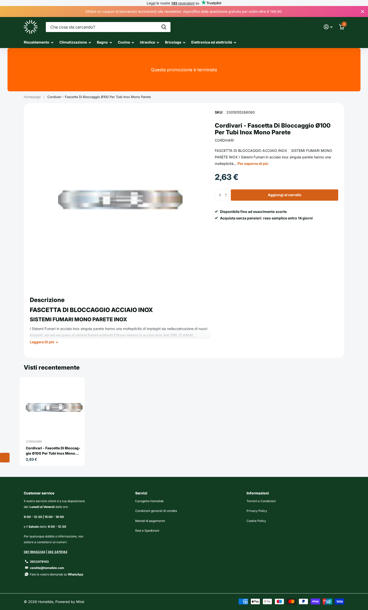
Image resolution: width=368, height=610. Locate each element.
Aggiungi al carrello (284, 195)
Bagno (102, 42)
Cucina (124, 42)
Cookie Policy (256, 521)
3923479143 (39, 561)
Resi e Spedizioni (147, 530)
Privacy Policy (257, 511)
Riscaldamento (36, 42)
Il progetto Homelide (149, 501)
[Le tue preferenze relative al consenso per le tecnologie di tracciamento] (5, 457)
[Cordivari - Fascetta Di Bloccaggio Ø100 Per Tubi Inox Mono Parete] (54, 407)
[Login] (328, 27)
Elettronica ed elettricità (211, 42)
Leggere (42, 342)
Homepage (32, 97)
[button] (227, 191)
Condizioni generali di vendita (156, 511)
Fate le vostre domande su (56, 574)
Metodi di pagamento (150, 521)
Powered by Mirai (69, 601)
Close (362, 11)
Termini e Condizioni (261, 501)
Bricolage (173, 42)
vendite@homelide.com (47, 568)
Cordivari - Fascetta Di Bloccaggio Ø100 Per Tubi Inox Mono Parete (53, 451)
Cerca (164, 27)
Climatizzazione (73, 42)
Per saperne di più (253, 163)
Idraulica (147, 42)
